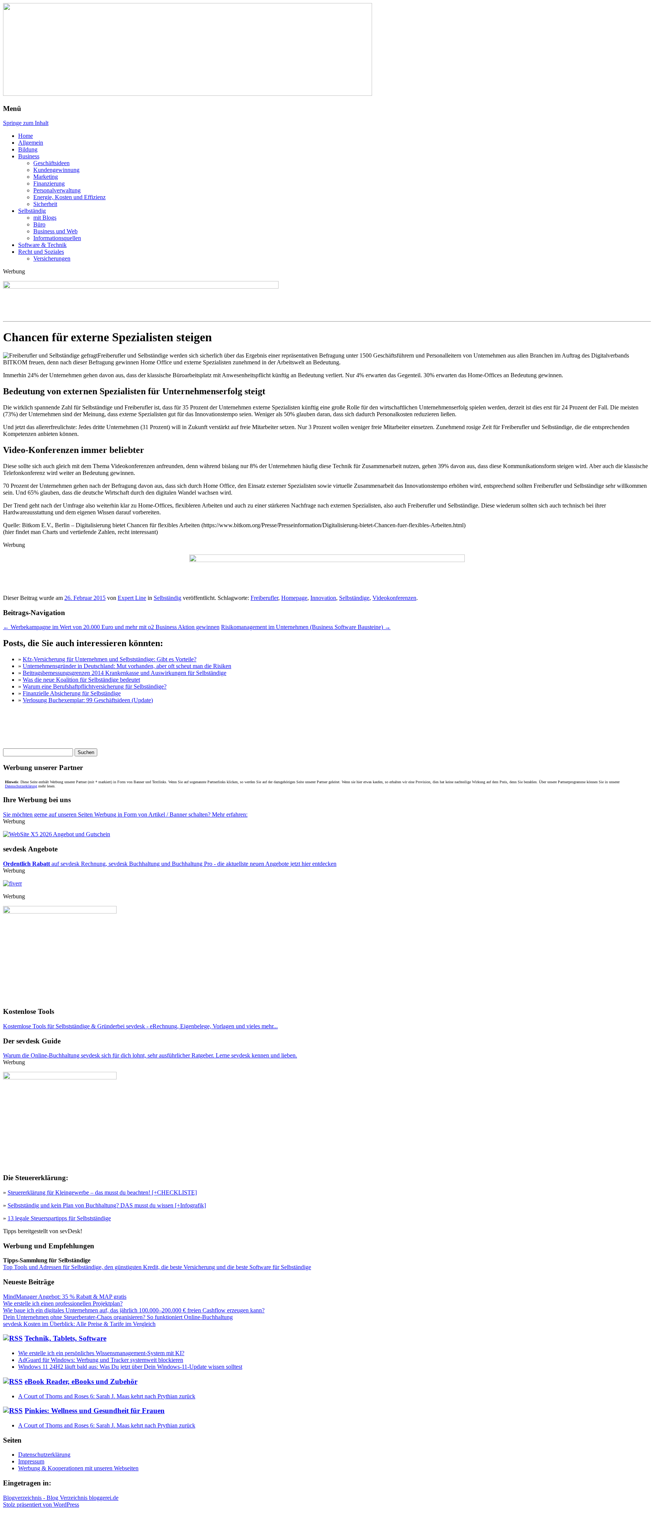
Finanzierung (49, 183)
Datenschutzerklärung (21, 786)
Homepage (294, 598)
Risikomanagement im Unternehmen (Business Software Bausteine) (306, 627)
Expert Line (132, 598)
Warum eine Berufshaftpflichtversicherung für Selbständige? (95, 686)
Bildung (27, 149)
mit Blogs (44, 217)
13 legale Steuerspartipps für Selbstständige (59, 1218)
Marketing (45, 176)
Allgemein (30, 142)
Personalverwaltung (57, 190)
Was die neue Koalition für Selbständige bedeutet (81, 679)
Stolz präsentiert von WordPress (41, 1504)
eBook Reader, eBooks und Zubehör (81, 1381)
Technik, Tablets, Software (65, 1338)
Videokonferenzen (394, 598)
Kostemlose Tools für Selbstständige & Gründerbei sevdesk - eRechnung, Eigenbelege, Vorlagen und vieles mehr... (140, 1026)
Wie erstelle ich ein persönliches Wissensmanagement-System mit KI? (101, 1353)
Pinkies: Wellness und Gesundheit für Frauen (95, 1411)
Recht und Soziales (41, 251)
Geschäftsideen (51, 163)
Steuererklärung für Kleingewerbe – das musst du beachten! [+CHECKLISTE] (102, 1192)
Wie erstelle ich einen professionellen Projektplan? (63, 1303)
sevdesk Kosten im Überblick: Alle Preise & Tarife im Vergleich (79, 1324)
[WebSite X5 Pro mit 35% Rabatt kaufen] (56, 834)
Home (25, 136)
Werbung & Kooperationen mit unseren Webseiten (78, 1468)
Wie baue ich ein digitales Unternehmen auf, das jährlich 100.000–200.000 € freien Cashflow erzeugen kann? (134, 1310)
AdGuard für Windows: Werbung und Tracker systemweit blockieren (100, 1360)
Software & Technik (42, 245)
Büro (39, 224)
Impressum (31, 1461)
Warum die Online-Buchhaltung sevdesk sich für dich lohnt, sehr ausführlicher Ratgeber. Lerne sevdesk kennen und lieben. (150, 1055)
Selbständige (354, 598)
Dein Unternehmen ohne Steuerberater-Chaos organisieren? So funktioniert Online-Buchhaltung (118, 1317)
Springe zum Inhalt (25, 123)
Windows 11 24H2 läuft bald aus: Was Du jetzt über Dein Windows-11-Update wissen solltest (130, 1366)
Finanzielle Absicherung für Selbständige (72, 693)
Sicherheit (45, 204)
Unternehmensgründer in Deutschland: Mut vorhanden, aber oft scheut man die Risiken (127, 666)
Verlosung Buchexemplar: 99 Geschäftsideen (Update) (88, 700)
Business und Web (55, 231)
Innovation (323, 598)
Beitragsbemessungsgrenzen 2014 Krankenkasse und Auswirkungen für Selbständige (124, 673)
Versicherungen (51, 258)
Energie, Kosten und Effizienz (69, 197)
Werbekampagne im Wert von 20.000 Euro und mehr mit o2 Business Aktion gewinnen (111, 627)
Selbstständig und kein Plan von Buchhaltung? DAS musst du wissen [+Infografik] (107, 1205)
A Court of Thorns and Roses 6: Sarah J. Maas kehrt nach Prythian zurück (106, 1396)
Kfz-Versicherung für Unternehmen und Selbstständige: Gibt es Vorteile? (109, 659)
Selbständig (32, 211)
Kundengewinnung (56, 170)
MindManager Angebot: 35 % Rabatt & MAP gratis (64, 1296)
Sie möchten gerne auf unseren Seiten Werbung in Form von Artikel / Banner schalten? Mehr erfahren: (125, 814)
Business (28, 156)
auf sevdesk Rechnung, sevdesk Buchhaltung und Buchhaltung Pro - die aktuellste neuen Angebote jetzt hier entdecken (169, 864)
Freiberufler (264, 598)
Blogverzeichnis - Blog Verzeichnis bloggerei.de (60, 1498)
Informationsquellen (57, 238)
